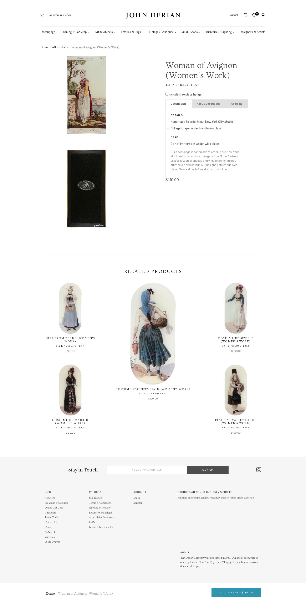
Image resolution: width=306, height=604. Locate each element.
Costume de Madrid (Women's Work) (70, 422)
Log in (136, 498)
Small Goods (190, 32)
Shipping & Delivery (100, 507)
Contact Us (51, 522)
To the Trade (51, 517)
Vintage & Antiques (161, 32)
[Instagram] (42, 16)
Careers (49, 527)
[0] (254, 15)
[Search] (263, 15)
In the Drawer (52, 542)
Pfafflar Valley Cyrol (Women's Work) (235, 422)
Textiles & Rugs (131, 32)
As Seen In (50, 532)
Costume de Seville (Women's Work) (235, 340)
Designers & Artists (252, 32)
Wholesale (50, 512)
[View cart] (245, 14)
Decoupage (48, 32)
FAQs (92, 522)
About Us (50, 498)
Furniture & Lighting (219, 32)
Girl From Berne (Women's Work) (70, 340)
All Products (60, 47)
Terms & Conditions (100, 503)
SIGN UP (207, 470)
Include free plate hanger (186, 94)
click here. (249, 497)
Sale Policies (95, 498)
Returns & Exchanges (100, 512)
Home (44, 47)
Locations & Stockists (56, 503)
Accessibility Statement (101, 517)
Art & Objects (104, 32)
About (234, 15)
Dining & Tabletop (75, 32)
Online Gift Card (54, 507)
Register (137, 503)
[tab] (178, 104)
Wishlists (50, 537)
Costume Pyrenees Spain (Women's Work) (153, 389)
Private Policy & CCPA (101, 527)
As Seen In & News (60, 15)
